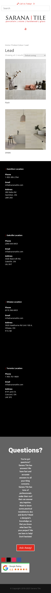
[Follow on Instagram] (14, 560)
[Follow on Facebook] (19, 560)
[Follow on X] (9, 560)
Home (7, 45)
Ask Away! (25, 547)
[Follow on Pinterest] (3, 560)
